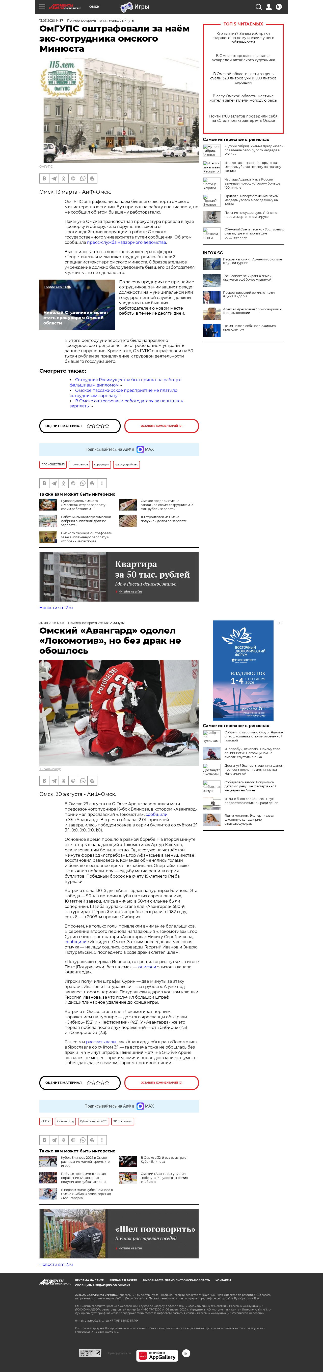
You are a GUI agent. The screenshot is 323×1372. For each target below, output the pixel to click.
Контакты (223, 1280)
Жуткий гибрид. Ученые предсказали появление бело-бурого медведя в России (254, 150)
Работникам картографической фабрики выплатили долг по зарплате (86, 521)
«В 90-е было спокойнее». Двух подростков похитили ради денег (251, 801)
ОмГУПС (46, 166)
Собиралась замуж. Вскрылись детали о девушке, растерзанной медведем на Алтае (251, 786)
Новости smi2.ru (56, 607)
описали (147, 967)
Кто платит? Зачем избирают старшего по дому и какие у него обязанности (243, 38)
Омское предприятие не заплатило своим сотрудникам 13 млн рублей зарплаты (167, 505)
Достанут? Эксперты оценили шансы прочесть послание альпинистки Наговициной (254, 770)
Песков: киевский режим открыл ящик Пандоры (249, 294)
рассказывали (101, 1041)
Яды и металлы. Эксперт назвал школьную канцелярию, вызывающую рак (249, 819)
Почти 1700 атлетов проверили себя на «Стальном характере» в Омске (243, 118)
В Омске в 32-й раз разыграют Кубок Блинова (164, 1160)
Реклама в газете (123, 1280)
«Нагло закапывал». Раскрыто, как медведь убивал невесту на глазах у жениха (253, 167)
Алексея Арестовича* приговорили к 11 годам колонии (252, 311)
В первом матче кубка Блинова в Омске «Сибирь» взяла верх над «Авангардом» (87, 1194)
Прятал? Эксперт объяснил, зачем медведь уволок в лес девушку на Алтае (251, 200)
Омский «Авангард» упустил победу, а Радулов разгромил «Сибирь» (164, 1178)
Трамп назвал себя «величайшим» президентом (250, 327)
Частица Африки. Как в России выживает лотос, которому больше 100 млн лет (252, 183)
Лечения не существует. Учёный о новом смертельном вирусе (251, 215)
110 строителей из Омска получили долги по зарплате (164, 519)
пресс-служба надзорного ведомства (126, 242)
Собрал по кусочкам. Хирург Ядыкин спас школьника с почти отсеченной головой (254, 736)
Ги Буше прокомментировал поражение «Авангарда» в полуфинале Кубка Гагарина (83, 1178)
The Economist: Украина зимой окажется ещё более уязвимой (247, 277)
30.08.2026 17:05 (51, 623)
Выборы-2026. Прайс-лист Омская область (176, 1280)
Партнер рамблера (119, 1353)
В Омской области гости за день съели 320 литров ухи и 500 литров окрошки (243, 78)
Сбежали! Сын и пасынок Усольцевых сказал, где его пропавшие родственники (254, 233)
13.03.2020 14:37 (51, 20)
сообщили (157, 814)
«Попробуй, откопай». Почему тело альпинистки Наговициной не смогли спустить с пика (252, 753)
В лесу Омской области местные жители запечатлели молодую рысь (243, 98)
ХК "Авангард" (50, 769)
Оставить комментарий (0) (161, 426)
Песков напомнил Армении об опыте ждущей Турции (252, 261)
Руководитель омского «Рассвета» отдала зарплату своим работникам (83, 505)
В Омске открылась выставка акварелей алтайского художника (243, 58)
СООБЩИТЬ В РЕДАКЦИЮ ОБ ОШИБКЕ (102, 1285)
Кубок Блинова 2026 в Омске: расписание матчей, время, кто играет (85, 1162)
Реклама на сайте (89, 1280)
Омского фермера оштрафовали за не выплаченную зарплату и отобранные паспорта (86, 537)
